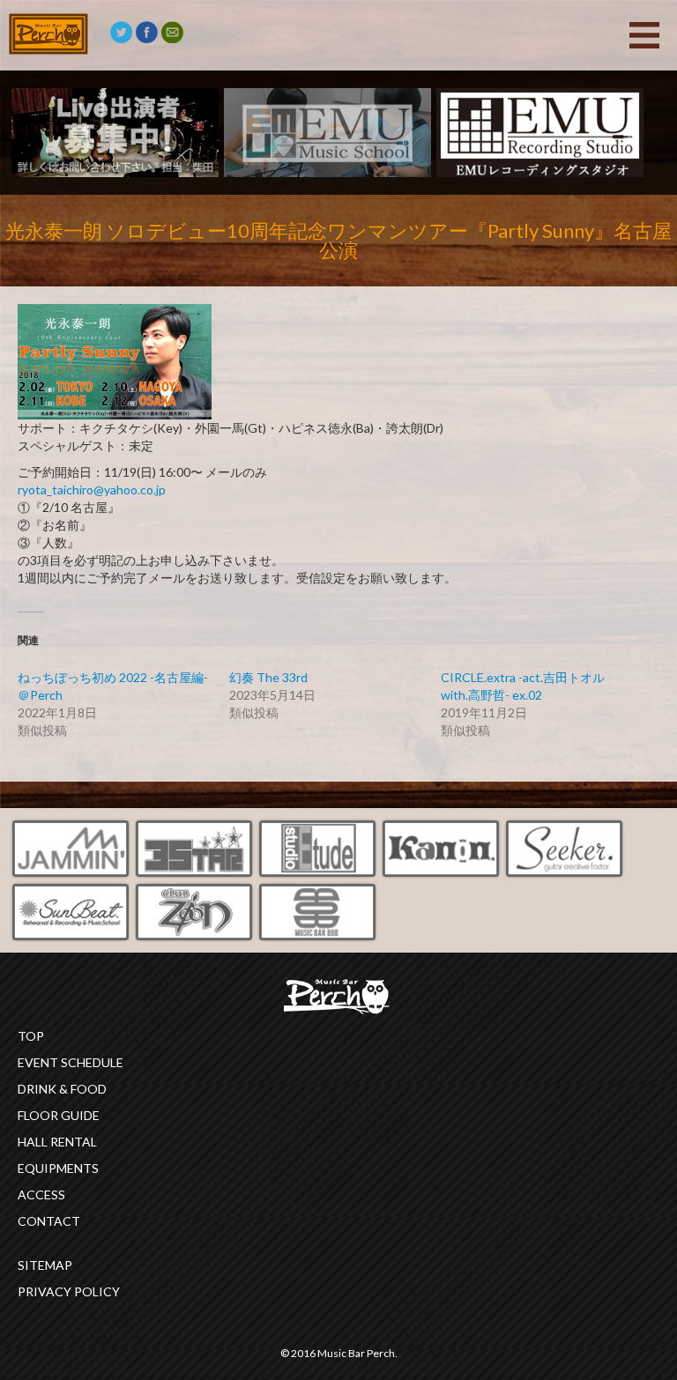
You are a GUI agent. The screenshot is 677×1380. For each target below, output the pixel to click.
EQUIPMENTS (58, 1168)
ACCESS (41, 1194)
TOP (31, 1035)
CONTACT (49, 1220)
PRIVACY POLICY (69, 1291)
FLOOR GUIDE (59, 1115)
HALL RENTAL (57, 1141)
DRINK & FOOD (62, 1088)
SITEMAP (45, 1265)
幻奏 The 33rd (268, 677)
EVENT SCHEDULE (70, 1062)
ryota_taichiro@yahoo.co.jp (92, 489)
